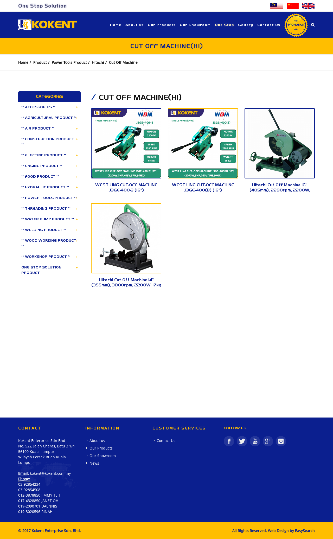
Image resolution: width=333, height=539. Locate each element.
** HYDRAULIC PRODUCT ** (45, 187)
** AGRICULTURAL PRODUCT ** (48, 118)
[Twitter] (242, 441)
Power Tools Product (69, 62)
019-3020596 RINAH (35, 511)
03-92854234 (29, 484)
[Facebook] (229, 441)
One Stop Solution (42, 6)
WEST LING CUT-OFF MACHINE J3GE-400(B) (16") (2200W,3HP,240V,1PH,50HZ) (203, 190)
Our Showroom (102, 455)
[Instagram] (281, 441)
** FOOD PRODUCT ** (40, 176)
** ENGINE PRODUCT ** (41, 166)
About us (97, 440)
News (94, 463)
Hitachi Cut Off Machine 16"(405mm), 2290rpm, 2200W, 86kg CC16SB (279, 190)
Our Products (101, 448)
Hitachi (98, 62)
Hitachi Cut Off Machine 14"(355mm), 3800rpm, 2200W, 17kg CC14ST (126, 285)
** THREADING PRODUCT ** (46, 208)
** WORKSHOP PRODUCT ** (46, 256)
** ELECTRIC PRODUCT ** (43, 155)
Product (40, 62)
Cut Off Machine (123, 62)
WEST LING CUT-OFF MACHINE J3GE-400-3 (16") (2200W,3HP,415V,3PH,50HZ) (126, 190)
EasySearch (305, 530)
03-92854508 (29, 489)
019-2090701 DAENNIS (37, 506)
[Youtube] (255, 441)
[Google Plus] (268, 441)
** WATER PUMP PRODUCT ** (47, 219)
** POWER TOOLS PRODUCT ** (49, 198)
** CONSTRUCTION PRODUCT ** (47, 141)
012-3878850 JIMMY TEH (39, 495)
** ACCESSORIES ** (38, 107)
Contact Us (166, 440)
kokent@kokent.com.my (50, 473)
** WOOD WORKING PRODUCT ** (48, 243)
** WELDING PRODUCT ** (43, 230)
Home (23, 62)
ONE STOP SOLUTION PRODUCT (41, 270)
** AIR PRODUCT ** (37, 128)
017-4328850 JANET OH (38, 500)
